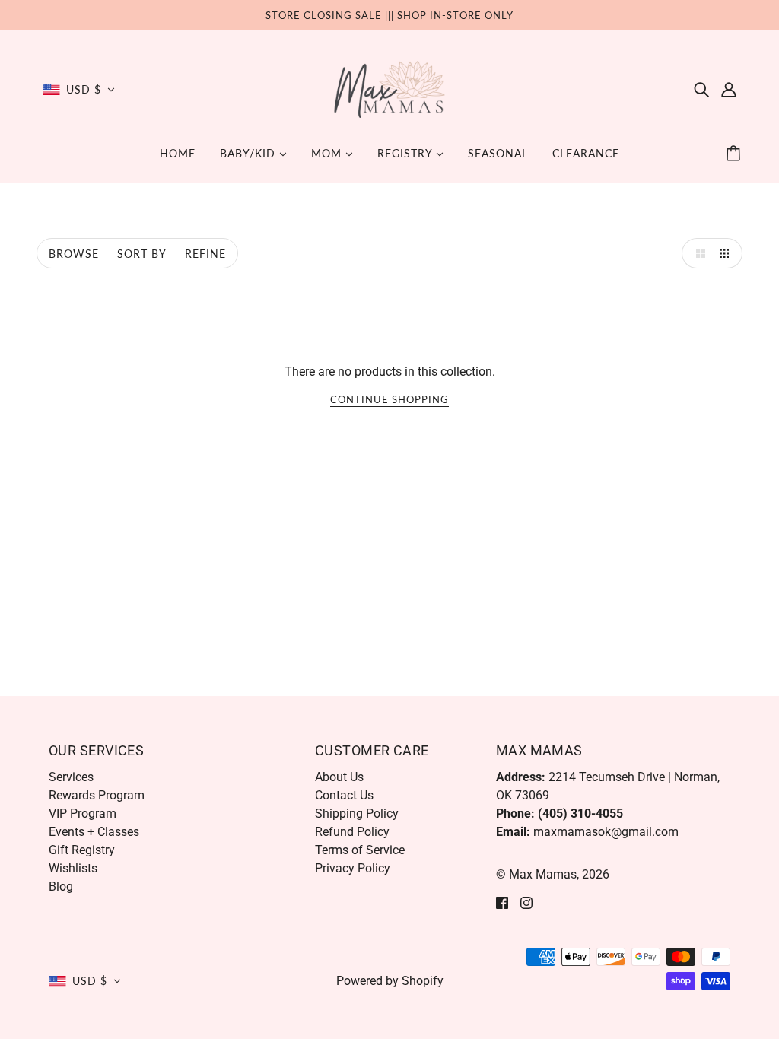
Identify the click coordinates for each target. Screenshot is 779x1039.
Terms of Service (360, 850)
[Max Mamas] (390, 88)
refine (205, 253)
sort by (142, 253)
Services (71, 777)
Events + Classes (94, 832)
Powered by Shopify (390, 981)
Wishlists (73, 868)
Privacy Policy (352, 868)
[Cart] (736, 153)
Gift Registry (82, 850)
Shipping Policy (357, 813)
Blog (61, 886)
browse (74, 253)
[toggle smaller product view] (727, 253)
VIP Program (82, 813)
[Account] (728, 90)
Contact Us (344, 795)
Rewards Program (97, 795)
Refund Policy (352, 832)
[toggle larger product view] (697, 253)
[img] (701, 90)
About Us (339, 777)
